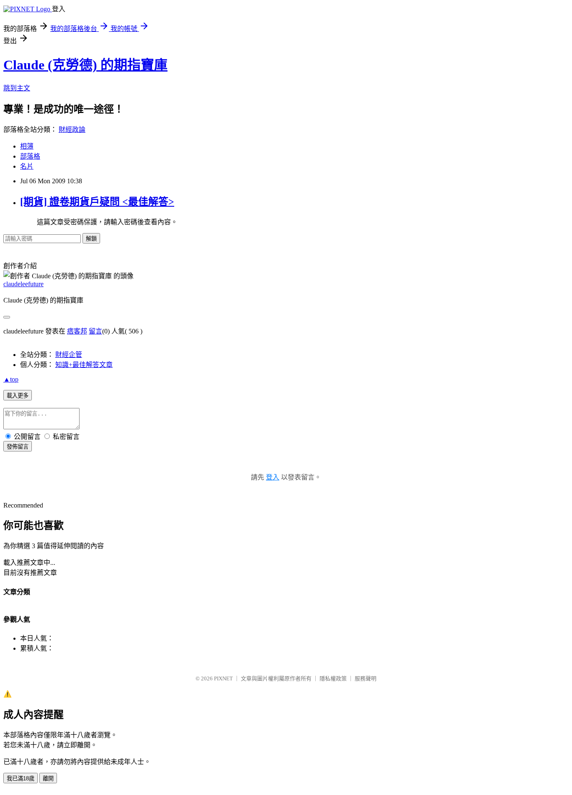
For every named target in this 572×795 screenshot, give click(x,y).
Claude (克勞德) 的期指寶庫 (85, 64)
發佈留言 (17, 447)
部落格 (30, 156)
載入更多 (17, 395)
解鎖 (91, 239)
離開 (48, 778)
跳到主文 (16, 88)
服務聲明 (365, 678)
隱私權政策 (333, 678)
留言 (95, 331)
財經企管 (68, 354)
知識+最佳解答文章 (84, 364)
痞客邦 (77, 331)
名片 (26, 166)
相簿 (26, 146)
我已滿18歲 (20, 778)
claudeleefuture (23, 283)
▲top (10, 379)
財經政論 (72, 129)
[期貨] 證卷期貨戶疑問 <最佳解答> (97, 201)
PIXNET (223, 678)
